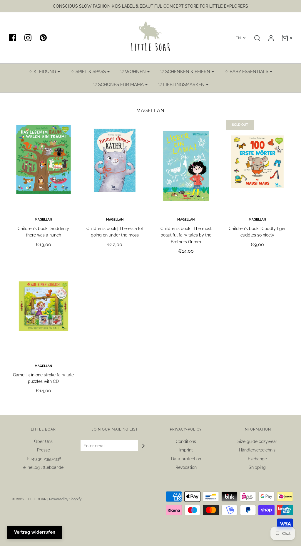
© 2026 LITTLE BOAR (29, 499)
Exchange (257, 458)
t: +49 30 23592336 (43, 458)
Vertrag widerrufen (34, 532)
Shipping (257, 467)
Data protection (186, 458)
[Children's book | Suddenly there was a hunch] (43, 165)
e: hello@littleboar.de (43, 467)
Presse (43, 450)
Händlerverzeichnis (257, 450)
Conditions (186, 441)
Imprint (186, 450)
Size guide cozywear (257, 441)
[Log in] (268, 38)
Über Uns (43, 441)
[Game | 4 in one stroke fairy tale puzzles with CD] (43, 312)
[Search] (254, 38)
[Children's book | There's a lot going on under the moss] (114, 165)
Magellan (43, 219)
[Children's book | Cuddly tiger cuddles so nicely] (257, 165)
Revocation (186, 467)
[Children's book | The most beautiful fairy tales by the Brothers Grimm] (186, 165)
